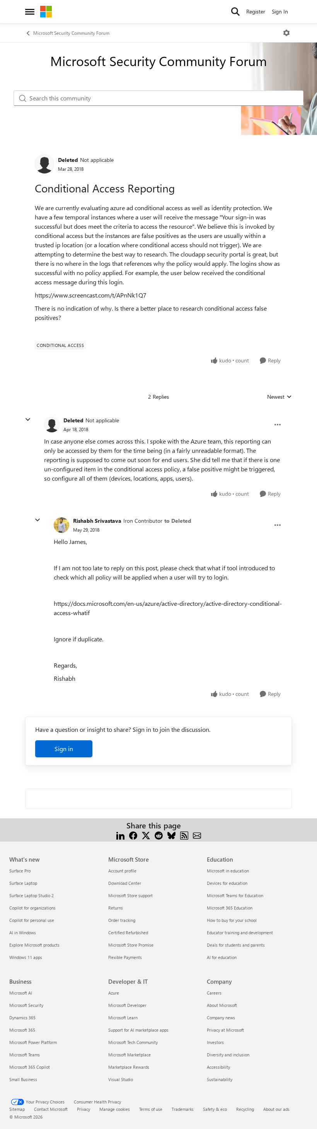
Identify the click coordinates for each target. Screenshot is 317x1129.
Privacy (83, 1109)
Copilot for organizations (32, 908)
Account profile (122, 871)
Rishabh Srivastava (97, 520)
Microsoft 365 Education (229, 908)
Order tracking (121, 920)
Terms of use (150, 1109)
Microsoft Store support (130, 895)
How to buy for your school (232, 920)
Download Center (124, 883)
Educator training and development (240, 932)
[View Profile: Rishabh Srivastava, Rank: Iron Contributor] (61, 525)
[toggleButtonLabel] (286, 32)
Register (255, 11)
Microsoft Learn (123, 1017)
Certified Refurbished (128, 932)
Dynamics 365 (22, 1017)
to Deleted (177, 520)
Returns (115, 908)
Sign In (280, 11)
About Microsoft (222, 1005)
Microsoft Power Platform (33, 1042)
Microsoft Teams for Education (235, 895)
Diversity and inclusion (228, 1055)
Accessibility (218, 1067)
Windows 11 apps (25, 957)
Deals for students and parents (236, 945)
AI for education (222, 957)
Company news (221, 1017)
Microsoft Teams (24, 1055)
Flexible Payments (125, 957)
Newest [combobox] (279, 397)
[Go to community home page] (46, 11)
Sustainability (219, 1079)
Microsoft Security (26, 1005)
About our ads (276, 1109)
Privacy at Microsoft (225, 1030)
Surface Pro (20, 871)
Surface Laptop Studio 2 (31, 895)
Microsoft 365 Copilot (29, 1067)
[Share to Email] (197, 835)
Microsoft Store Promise (130, 945)
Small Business (23, 1079)
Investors (215, 1042)
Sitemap (17, 1109)
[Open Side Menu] (29, 11)
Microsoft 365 (22, 1030)
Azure (113, 993)
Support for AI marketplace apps (138, 1030)
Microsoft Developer (127, 1005)
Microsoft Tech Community (133, 1042)
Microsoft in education (228, 871)
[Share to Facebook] (133, 835)
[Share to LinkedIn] (120, 835)
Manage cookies (114, 1109)
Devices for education (227, 883)
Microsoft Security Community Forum (71, 33)
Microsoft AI (20, 993)
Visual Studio (120, 1079)
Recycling (245, 1109)
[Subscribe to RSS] (184, 835)
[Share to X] (146, 835)
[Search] (235, 11)
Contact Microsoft (51, 1109)
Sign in (64, 749)
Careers (214, 993)
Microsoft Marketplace (129, 1055)
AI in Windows (22, 932)
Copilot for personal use (31, 920)
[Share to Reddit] (159, 835)
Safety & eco (215, 1109)
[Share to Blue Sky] (171, 835)
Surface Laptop (23, 883)
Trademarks (183, 1109)
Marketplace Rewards (128, 1067)
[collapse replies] (27, 419)
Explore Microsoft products (34, 945)
